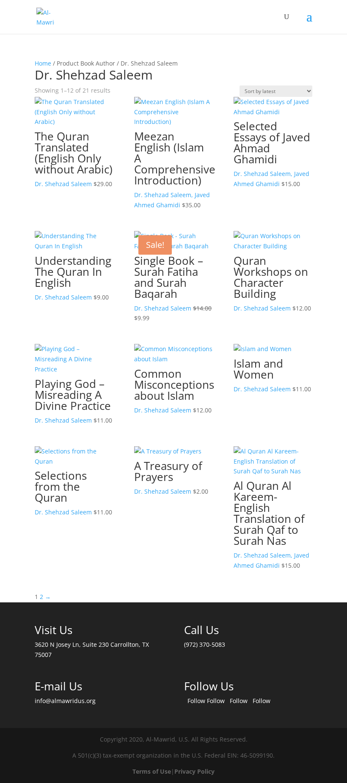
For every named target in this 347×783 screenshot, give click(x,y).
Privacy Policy (194, 771)
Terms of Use (151, 771)
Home (43, 63)
